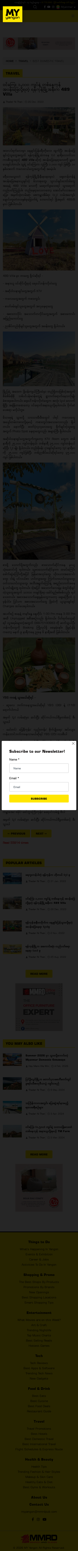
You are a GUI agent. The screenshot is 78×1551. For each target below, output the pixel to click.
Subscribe (39, 798)
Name (14, 759)
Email (14, 778)
